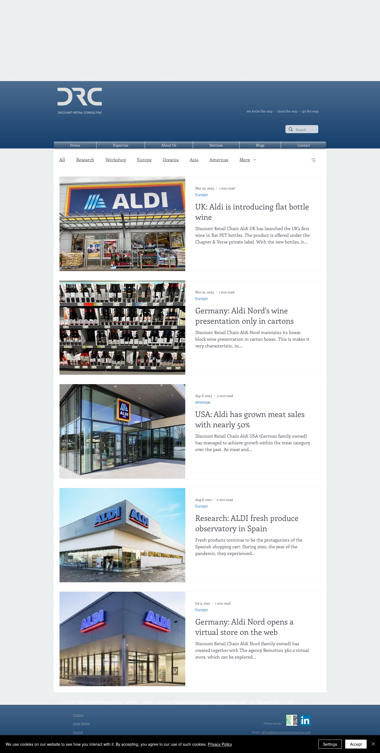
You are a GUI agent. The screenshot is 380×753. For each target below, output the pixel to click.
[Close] (373, 744)
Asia (194, 159)
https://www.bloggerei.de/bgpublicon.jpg (210, 702)
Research (85, 159)
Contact (78, 715)
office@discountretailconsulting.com (286, 732)
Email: (256, 732)
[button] (313, 160)
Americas (218, 159)
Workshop (115, 159)
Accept (356, 744)
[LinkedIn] (305, 720)
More (245, 159)
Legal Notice (81, 723)
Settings (330, 744)
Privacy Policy (220, 744)
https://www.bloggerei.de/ (99, 702)
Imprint (78, 732)
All (62, 159)
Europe (144, 159)
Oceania (171, 159)
